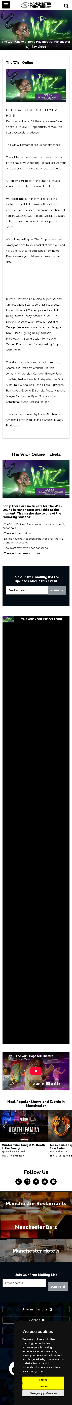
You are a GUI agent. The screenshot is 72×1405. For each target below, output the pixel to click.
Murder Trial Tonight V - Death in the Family (23, 1147)
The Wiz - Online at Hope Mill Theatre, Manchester (36, 41)
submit (56, 590)
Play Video (37, 46)
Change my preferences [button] (43, 1393)
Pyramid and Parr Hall (13, 1151)
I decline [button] (43, 1386)
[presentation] (4, 1126)
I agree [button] (43, 1379)
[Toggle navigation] (6, 5)
